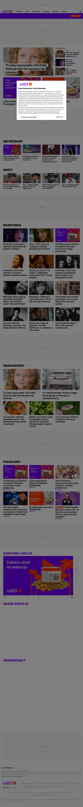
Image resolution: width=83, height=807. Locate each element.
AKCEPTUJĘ (59, 117)
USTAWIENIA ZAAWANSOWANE (29, 117)
